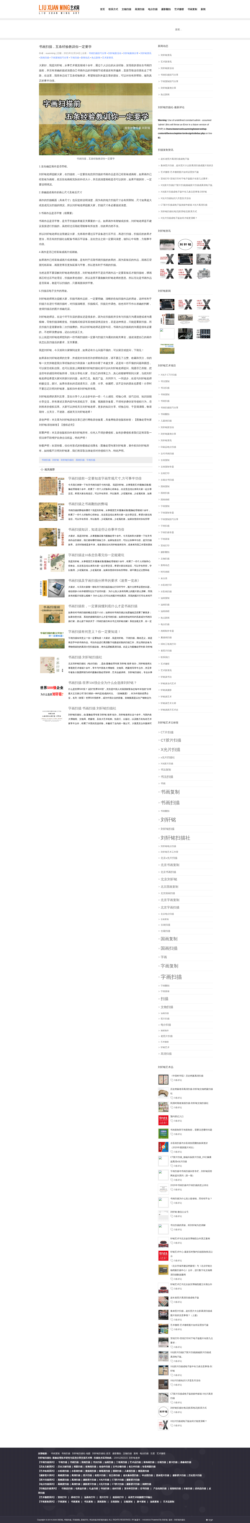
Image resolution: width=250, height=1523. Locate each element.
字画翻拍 (165, 986)
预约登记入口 (177, 1116)
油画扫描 (165, 604)
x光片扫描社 (168, 757)
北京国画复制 (169, 886)
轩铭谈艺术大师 (168, 703)
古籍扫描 (165, 931)
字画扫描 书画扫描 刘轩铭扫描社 (92, 708)
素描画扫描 (166, 637)
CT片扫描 (167, 732)
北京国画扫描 (168, 893)
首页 (102, 9)
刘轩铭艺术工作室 (169, 852)
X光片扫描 (170, 749)
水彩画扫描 (166, 591)
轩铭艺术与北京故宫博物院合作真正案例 (190, 1238)
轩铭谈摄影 (166, 690)
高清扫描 (139, 9)
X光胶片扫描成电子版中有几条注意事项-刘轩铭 (184, 191)
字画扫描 (165, 526)
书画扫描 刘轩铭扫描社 (85, 657)
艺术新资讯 (166, 61)
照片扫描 (165, 1018)
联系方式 (113, 9)
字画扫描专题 (167, 532)
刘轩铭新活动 (167, 68)
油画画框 (165, 611)
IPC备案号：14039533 (141, 1519)
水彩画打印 (166, 585)
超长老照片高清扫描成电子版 (175, 159)
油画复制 (165, 598)
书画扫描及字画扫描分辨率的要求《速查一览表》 (104, 580)
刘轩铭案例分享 (168, 88)
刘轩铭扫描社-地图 (81, 1453)
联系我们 (165, 657)
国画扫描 (165, 493)
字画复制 (165, 506)
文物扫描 (126, 9)
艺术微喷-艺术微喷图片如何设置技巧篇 (180, 172)
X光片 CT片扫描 (169, 374)
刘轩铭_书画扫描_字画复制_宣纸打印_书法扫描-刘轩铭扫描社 (82, 1519)
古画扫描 (165, 924)
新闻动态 (165, 565)
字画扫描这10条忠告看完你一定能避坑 (96, 555)
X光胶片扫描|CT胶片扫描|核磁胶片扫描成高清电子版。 (187, 185)
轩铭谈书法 (166, 677)
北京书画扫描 (168, 872)
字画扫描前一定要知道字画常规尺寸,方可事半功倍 (105, 478)
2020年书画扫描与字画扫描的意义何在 (189, 1185)
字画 (164, 957)
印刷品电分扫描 (168, 447)
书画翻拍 (165, 414)
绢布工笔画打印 (168, 644)
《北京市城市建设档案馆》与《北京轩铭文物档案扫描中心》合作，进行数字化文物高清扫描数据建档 (191, 1270)
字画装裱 (165, 539)
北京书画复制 (170, 865)
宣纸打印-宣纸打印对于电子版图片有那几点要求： (185, 178)
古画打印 (165, 473)
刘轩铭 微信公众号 (179, 1212)
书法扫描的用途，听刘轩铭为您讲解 (188, 1225)
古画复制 (165, 460)
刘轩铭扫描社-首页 (101, 1453)
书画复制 (192, 9)
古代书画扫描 (167, 453)
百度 (152, 1453)
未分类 (164, 578)
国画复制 (165, 486)
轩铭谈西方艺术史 (169, 709)
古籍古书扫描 (167, 480)
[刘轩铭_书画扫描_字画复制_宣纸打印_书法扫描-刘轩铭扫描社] (59, 9)
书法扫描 (165, 388)
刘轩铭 (168, 820)
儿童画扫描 (166, 420)
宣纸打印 (165, 545)
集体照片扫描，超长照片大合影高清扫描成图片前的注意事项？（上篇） (187, 165)
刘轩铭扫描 (167, 828)
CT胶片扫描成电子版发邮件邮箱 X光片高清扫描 (184, 205)
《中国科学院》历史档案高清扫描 (186, 1076)
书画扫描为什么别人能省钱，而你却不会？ (191, 1198)
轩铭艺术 (165, 1047)
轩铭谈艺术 (166, 696)
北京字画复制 (170, 900)
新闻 (203, 9)
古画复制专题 (167, 466)
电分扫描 (153, 9)
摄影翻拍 (166, 9)
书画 (163, 783)
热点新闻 (165, 94)
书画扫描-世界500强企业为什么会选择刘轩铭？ (102, 683)
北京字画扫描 (170, 907)
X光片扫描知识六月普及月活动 (176, 198)
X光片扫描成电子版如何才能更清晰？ (179, 218)
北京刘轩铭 (169, 879)
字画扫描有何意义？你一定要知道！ (94, 632)
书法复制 (165, 381)
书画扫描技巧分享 (169, 75)
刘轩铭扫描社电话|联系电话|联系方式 (179, 211)
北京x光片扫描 (169, 857)
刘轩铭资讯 (166, 55)
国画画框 (165, 499)
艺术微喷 (179, 9)
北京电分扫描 (167, 914)
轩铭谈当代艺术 (168, 683)
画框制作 (165, 1030)
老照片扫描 (166, 650)
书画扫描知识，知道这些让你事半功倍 (96, 529)
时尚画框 (165, 572)
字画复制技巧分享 (169, 81)
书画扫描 (165, 401)
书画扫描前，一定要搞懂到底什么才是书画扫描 (102, 606)
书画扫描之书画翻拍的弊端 (88, 504)
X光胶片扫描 (167, 763)
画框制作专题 (167, 631)
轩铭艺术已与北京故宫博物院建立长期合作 (191, 1284)
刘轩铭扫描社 (175, 838)
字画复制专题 (167, 512)
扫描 (164, 999)
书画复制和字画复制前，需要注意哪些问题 (191, 1130)
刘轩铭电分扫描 (168, 846)
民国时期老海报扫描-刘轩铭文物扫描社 (189, 1103)
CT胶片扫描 (171, 740)
